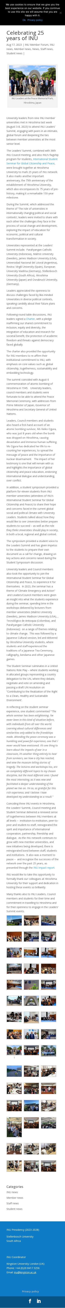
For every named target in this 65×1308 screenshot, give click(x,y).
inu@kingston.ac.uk (25, 1272)
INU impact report (44, 867)
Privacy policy (30, 1291)
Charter (30, 319)
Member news (22, 49)
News (35, 49)
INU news (12, 1192)
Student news (14, 53)
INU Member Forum (36, 44)
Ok (24, 20)
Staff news (46, 49)
